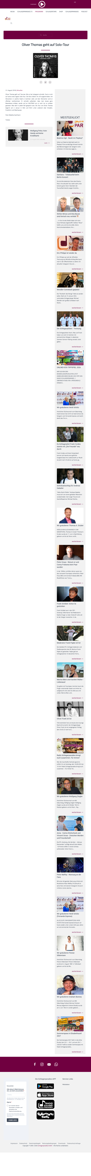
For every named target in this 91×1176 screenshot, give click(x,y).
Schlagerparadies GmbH (45, 1146)
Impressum (14, 1143)
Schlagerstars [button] (51, 11)
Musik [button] (12, 11)
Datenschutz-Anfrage (73, 1143)
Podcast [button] (84, 11)
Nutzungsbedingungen (49, 1143)
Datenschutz (23, 1143)
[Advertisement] (70, 102)
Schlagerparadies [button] (72, 11)
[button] (11, 23)
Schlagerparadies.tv (24, 11)
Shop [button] (61, 11)
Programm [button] (39, 11)
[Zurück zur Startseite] (7, 18)
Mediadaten (66, 1084)
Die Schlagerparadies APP (45, 1079)
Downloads (61, 1143)
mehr (46, 143)
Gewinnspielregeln (35, 1143)
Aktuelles (19, 90)
